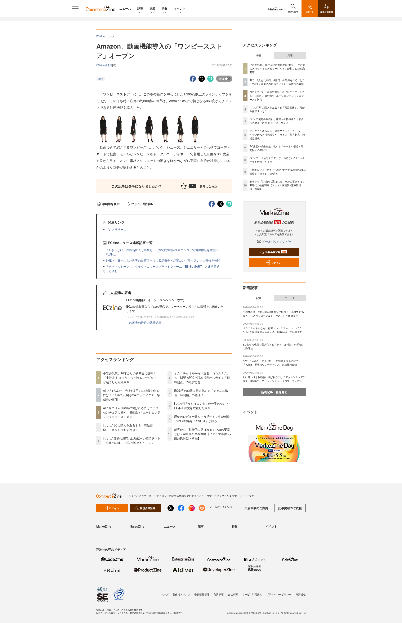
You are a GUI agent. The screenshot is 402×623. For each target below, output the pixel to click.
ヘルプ (164, 594)
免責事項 (219, 594)
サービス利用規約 (252, 594)
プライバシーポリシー (278, 594)
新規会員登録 (275, 252)
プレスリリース (116, 229)
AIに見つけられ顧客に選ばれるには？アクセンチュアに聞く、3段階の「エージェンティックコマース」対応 (131, 412)
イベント (180, 8)
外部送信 (301, 594)
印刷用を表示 (111, 204)
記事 (140, 8)
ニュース (125, 8)
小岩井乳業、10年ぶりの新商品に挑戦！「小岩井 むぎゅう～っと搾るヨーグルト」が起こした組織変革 (131, 377)
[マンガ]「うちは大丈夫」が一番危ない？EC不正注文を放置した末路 (201, 405)
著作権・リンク (181, 594)
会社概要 (233, 594)
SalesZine (137, 526)
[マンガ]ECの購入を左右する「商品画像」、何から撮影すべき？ (128, 427)
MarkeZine (103, 526)
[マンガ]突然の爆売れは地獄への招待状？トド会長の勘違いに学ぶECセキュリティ (131, 440)
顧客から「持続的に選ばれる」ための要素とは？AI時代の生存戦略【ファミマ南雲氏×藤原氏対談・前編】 (202, 433)
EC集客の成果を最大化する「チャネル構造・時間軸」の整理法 (201, 392)
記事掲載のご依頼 (290, 508)
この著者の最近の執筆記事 (143, 322)
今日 (258, 55)
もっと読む (110, 271)
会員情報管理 (201, 594)
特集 (165, 8)
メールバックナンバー (276, 241)
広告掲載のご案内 (256, 508)
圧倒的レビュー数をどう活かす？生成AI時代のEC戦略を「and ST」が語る (202, 418)
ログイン (276, 262)
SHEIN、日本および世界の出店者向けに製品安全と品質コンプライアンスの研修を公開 (163, 260)
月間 (289, 55)
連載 (152, 8)
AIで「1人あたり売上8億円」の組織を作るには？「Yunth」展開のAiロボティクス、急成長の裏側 (131, 394)
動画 (100, 78)
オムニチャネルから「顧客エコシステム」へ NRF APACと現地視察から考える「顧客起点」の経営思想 (202, 377)
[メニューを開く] (75, 8)
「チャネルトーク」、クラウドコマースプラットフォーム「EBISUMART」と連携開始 (162, 266)
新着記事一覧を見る (274, 392)
